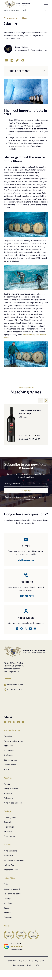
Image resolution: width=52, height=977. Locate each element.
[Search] (46, 11)
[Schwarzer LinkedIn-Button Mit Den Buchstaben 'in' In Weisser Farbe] (30, 628)
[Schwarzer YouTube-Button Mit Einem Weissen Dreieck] (23, 721)
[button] (6, 60)
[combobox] (24, 11)
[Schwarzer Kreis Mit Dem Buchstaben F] (17, 628)
